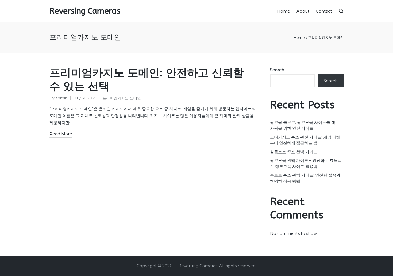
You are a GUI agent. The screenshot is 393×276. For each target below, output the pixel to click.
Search (277, 69)
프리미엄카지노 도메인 (121, 98)
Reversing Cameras (84, 11)
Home (299, 37)
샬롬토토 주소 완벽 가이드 (293, 151)
